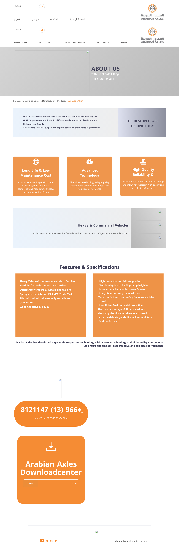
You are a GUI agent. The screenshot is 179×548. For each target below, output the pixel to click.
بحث (31, 483)
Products (61, 101)
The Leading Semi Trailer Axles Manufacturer (34, 101)
